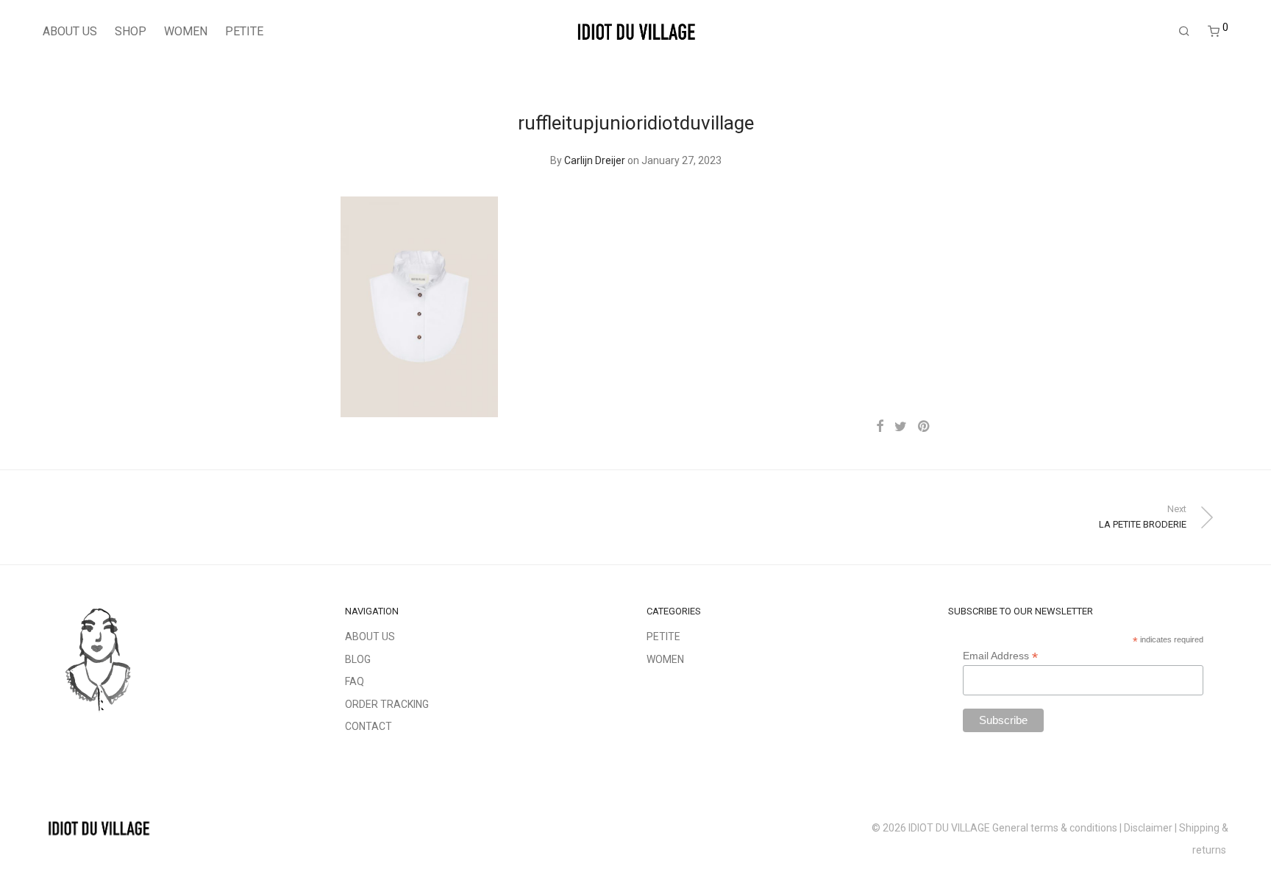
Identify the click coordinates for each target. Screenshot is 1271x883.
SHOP (130, 31)
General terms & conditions (1054, 828)
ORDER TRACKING (387, 704)
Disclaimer (1148, 828)
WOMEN (185, 31)
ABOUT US (70, 31)
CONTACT (368, 726)
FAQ (354, 681)
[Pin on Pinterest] (924, 426)
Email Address (1000, 656)
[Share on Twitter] (900, 426)
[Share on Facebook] (879, 426)
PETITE (244, 31)
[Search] (1184, 31)
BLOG (358, 659)
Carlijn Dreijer (594, 160)
